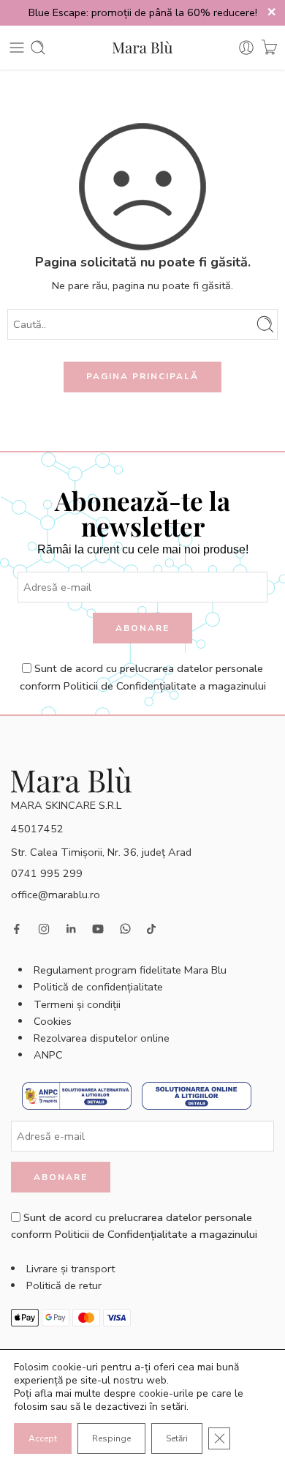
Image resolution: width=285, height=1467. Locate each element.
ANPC (48, 1055)
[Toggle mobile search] (38, 48)
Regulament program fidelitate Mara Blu (130, 970)
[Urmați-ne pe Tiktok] (151, 929)
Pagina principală (142, 376)
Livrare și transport (70, 1268)
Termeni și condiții (77, 1004)
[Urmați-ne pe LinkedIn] (71, 929)
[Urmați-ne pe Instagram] (43, 929)
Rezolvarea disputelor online (102, 1038)
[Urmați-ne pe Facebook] (17, 929)
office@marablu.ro (55, 894)
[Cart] (269, 47)
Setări (177, 1438)
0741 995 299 (47, 873)
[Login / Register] (246, 47)
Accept (42, 1438)
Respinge (111, 1438)
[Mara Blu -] (143, 47)
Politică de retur (64, 1285)
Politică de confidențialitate (98, 986)
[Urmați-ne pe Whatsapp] (125, 928)
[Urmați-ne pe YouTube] (97, 929)
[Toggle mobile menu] (16, 47)
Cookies (53, 1021)
